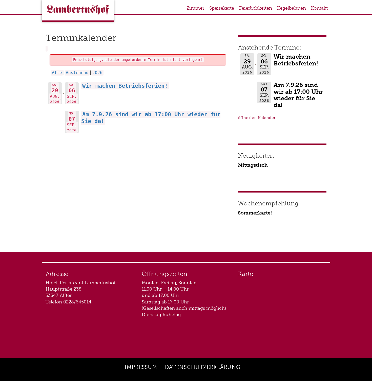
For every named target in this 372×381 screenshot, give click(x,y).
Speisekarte (221, 8)
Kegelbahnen (291, 8)
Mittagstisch (253, 165)
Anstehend (77, 72)
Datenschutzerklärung (202, 367)
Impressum (141, 367)
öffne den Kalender (256, 117)
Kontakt (319, 8)
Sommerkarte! (255, 213)
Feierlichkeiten (255, 8)
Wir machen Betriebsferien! (125, 86)
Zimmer (195, 8)
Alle (57, 72)
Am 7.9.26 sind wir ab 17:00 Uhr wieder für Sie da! (298, 94)
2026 (97, 72)
